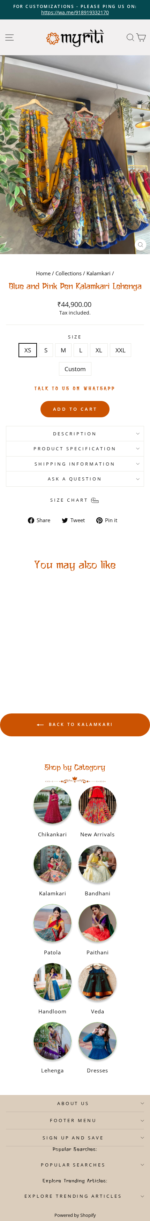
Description (75, 433)
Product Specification (74, 448)
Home (43, 273)
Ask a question (75, 479)
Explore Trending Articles (73, 1196)
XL (99, 350)
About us (73, 1103)
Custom (75, 369)
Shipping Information (75, 464)
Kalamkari (99, 273)
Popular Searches (73, 1165)
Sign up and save (73, 1138)
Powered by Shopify (75, 1215)
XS (27, 350)
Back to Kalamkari (79, 725)
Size (75, 337)
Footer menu (73, 1120)
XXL (120, 350)
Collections (68, 273)
